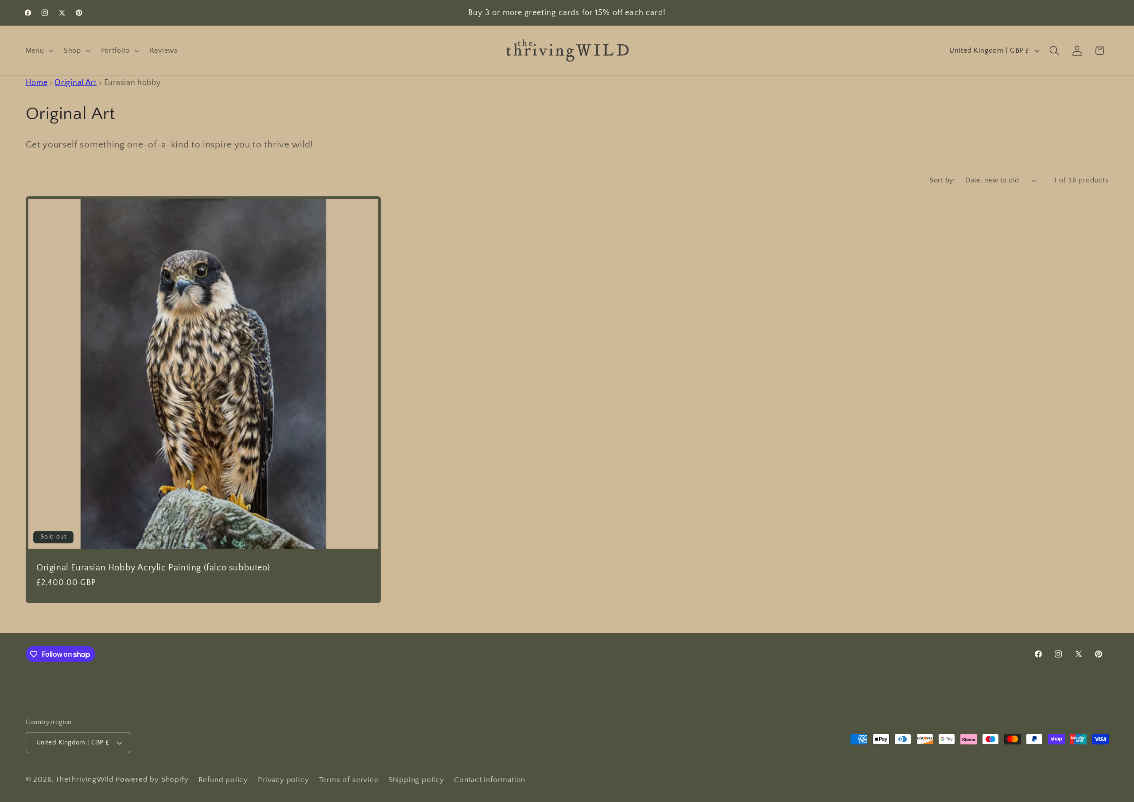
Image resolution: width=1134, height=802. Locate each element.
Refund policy (223, 779)
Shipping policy (416, 779)
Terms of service (349, 779)
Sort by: (942, 180)
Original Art (75, 82)
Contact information (489, 779)
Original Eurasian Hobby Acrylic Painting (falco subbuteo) (153, 568)
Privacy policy (283, 779)
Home (37, 82)
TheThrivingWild (84, 779)
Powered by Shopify (152, 779)
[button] (38, 50)
